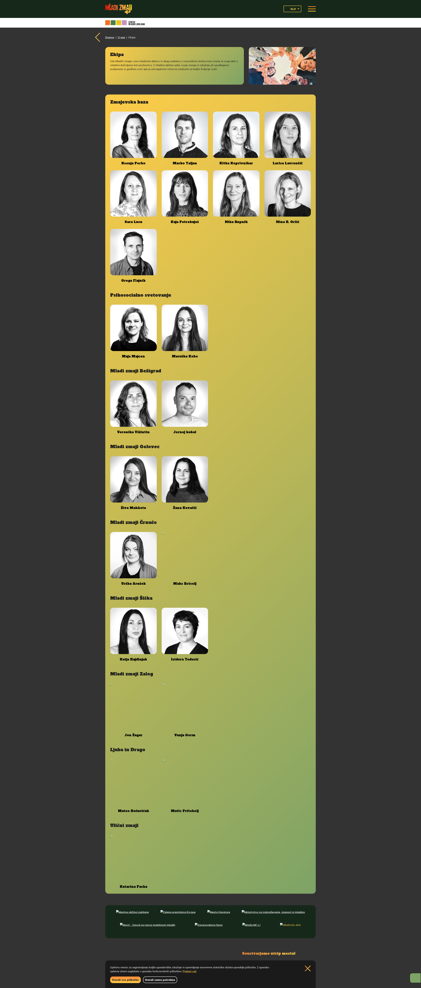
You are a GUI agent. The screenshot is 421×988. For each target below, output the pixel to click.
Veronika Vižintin (133, 432)
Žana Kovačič (185, 508)
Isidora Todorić (184, 659)
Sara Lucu (133, 222)
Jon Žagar (133, 735)
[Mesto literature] (218, 915)
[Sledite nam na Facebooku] (127, 953)
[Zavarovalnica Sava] (209, 928)
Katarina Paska (133, 887)
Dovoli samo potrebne (160, 979)
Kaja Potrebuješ (185, 222)
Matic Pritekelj (185, 811)
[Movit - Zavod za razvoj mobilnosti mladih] (147, 928)
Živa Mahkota (133, 508)
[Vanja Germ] (185, 706)
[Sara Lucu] (133, 193)
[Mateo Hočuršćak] (133, 782)
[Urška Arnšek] (133, 555)
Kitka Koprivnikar (236, 163)
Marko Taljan (185, 163)
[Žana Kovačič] (185, 479)
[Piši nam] (159, 953)
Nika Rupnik (236, 222)
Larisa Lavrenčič (288, 163)
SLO (293, 9)
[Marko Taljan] (185, 135)
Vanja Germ (184, 735)
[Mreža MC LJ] (251, 928)
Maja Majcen (133, 356)
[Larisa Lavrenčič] (287, 135)
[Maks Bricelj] (185, 555)
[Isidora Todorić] (185, 631)
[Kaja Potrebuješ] (185, 193)
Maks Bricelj (184, 584)
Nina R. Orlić (287, 222)
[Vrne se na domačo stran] (118, 9)
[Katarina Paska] (133, 858)
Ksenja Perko (133, 163)
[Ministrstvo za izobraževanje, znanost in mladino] (273, 915)
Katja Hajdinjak (133, 659)
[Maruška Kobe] (185, 328)
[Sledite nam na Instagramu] (142, 953)
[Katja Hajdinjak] (133, 631)
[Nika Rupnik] (236, 193)
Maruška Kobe (185, 356)
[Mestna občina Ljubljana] (132, 915)
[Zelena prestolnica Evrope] (178, 915)
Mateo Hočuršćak (133, 811)
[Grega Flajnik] (133, 252)
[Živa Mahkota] (133, 479)
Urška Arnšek (133, 584)
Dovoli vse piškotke (125, 979)
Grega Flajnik (133, 281)
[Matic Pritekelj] (185, 782)
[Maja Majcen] (133, 328)
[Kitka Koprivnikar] (236, 135)
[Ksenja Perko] (133, 135)
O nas (121, 37)
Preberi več (190, 971)
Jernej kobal (184, 432)
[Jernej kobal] (185, 403)
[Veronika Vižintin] (133, 403)
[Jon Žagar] (133, 706)
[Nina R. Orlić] (287, 193)
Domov (109, 37)
